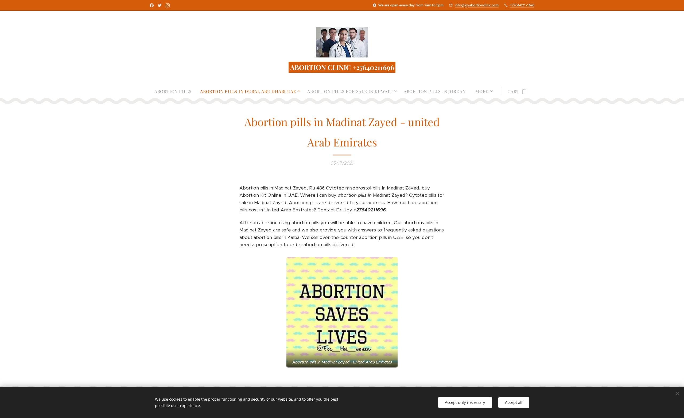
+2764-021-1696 (522, 5)
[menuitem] (175, 91)
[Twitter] (159, 5)
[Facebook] (151, 5)
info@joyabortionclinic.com (477, 5)
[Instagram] (167, 5)
